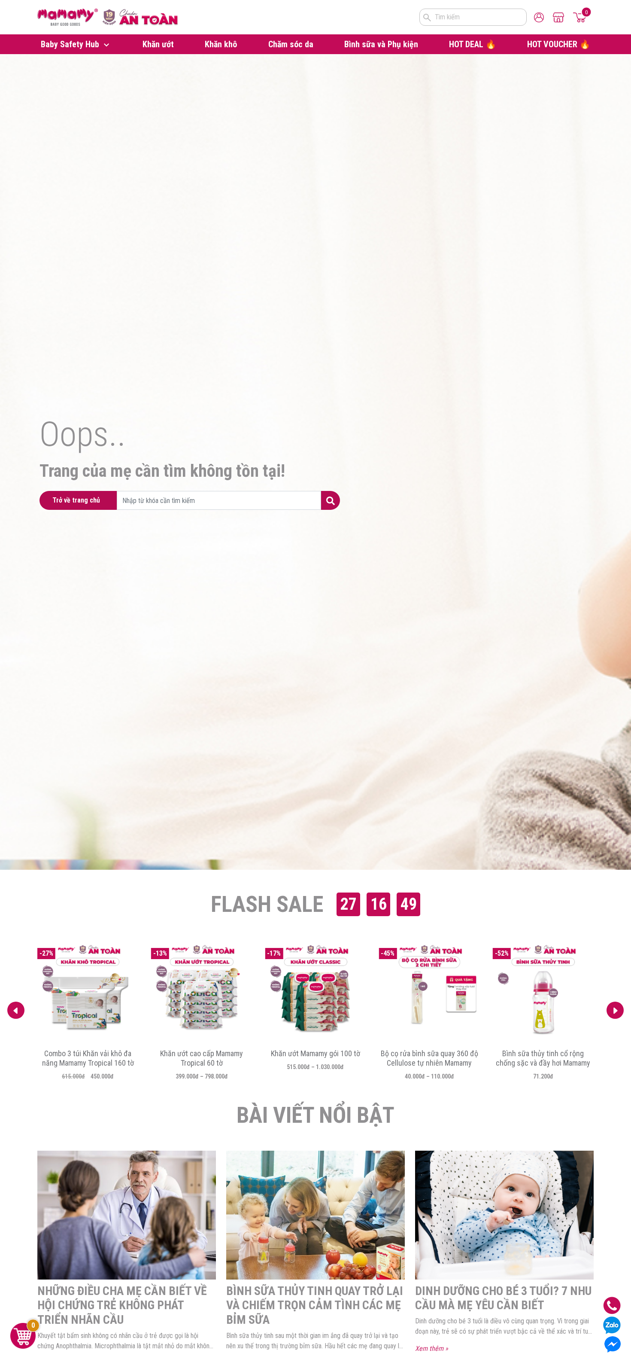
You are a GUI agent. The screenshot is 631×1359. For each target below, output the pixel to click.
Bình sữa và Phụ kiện (381, 44)
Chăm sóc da (290, 44)
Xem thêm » (431, 1348)
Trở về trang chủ (76, 500)
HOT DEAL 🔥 (472, 44)
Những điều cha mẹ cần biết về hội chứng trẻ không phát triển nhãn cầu (122, 1305)
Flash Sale (267, 904)
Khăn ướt (158, 44)
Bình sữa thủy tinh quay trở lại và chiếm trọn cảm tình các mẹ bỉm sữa (314, 1305)
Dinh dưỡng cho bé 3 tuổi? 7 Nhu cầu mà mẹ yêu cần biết (503, 1298)
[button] (615, 1010)
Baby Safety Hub (71, 44)
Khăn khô (221, 44)
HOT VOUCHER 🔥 (558, 44)
